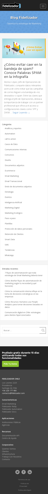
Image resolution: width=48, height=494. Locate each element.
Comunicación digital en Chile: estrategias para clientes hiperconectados (23, 313)
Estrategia (9, 192)
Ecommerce (10, 170)
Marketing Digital (12, 207)
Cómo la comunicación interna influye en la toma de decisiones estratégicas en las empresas (23, 294)
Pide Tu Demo (10, 364)
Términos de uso (24, 480)
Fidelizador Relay (9, 406)
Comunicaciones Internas (16, 149)
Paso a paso (10, 218)
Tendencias (10, 250)
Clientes (5, 451)
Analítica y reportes (13, 128)
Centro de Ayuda (9, 438)
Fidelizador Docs (9, 411)
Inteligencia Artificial (13, 202)
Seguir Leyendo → (21, 112)
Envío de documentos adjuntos (18, 186)
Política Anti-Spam (24, 490)
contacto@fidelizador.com (13, 393)
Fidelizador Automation (12, 409)
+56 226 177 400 (9, 390)
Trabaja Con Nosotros (11, 456)
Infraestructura (8, 454)
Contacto (6, 459)
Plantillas (8, 223)
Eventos (8, 197)
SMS (7, 244)
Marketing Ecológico (13, 213)
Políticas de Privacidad (24, 484)
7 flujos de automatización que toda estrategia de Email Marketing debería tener (24, 274)
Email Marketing (12, 176)
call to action (10, 139)
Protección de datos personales (18, 229)
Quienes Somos (9, 448)
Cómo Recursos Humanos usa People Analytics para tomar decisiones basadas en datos (24, 304)
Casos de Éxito (11, 144)
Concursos (9, 155)
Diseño (8, 160)
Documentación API (10, 435)
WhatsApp (9, 255)
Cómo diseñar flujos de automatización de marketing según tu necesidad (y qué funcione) (23, 283)
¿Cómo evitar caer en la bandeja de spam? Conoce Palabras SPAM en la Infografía (23, 71)
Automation (10, 133)
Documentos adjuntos (14, 165)
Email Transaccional (13, 181)
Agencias (6, 425)
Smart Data (10, 239)
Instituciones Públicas (11, 422)
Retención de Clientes (14, 234)
